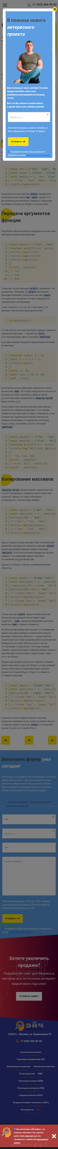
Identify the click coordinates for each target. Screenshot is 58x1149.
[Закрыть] (55, 9)
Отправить (16, 141)
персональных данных (38, 155)
